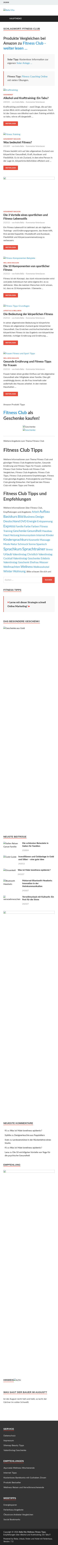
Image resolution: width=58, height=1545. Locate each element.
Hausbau (47, 531)
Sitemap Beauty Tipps (14, 1445)
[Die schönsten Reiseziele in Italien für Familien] (11, 843)
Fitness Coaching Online (35, 76)
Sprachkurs (12, 549)
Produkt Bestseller (12, 1482)
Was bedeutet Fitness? (17, 142)
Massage (45, 540)
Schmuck (23, 544)
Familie (20, 526)
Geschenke (20, 531)
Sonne (32, 544)
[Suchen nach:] (29, 580)
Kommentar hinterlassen (35, 102)
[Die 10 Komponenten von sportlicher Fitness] (29, 258)
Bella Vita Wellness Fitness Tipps (32, 1532)
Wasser (43, 562)
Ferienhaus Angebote (13, 1510)
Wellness (27, 566)
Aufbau (45, 511)
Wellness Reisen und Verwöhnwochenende (24, 1487)
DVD (23, 521)
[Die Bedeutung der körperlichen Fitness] (29, 306)
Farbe (27, 526)
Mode (6, 544)
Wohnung (19, 571)
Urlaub (7, 554)
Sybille (8, 1135)
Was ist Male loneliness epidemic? (34, 870)
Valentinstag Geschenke (15, 1450)
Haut (6, 535)
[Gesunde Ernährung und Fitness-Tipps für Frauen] (29, 353)
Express (9, 526)
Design (39, 516)
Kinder (50, 535)
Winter (8, 571)
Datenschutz (10, 1436)
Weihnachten (11, 567)
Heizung (14, 535)
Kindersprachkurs (15, 539)
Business (29, 516)
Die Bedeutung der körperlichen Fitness (28, 314)
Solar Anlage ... (24, 63)
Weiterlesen (9, 122)
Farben (35, 526)
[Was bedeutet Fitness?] (29, 134)
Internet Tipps (10, 1473)
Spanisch (41, 544)
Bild (20, 516)
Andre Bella (19, 102)
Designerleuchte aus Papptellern (29, 1135)
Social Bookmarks (12, 1519)
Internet (40, 535)
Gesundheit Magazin (12, 139)
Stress (49, 549)
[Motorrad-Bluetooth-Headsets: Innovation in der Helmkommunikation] (11, 881)
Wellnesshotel (41, 567)
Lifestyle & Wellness (12, 310)
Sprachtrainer (33, 549)
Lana (7, 1152)
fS (6, 1131)
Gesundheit (8, 94)
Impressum (9, 1440)
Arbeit (35, 512)
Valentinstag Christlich (25, 554)
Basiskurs (10, 516)
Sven (7, 1140)
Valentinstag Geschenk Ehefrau (21, 562)
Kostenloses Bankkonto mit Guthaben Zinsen (25, 1478)
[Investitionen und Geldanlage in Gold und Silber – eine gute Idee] (9, 857)
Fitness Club (15, 413)
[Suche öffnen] (51, 19)
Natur (14, 544)
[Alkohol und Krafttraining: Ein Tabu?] (29, 90)
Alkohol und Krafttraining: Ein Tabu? (26, 98)
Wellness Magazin (11, 263)
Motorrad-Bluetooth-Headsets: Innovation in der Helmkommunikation (37, 883)
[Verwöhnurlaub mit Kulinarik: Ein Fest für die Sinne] (11, 897)
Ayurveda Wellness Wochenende (19, 1468)
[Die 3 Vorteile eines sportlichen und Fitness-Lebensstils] (29, 193)
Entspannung (44, 521)
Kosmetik (33, 540)
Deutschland (11, 521)
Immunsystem (28, 535)
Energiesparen (10, 1505)
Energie (32, 521)
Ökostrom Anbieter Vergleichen (18, 1515)
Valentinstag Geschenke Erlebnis (31, 558)
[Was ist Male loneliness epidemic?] (9, 870)
